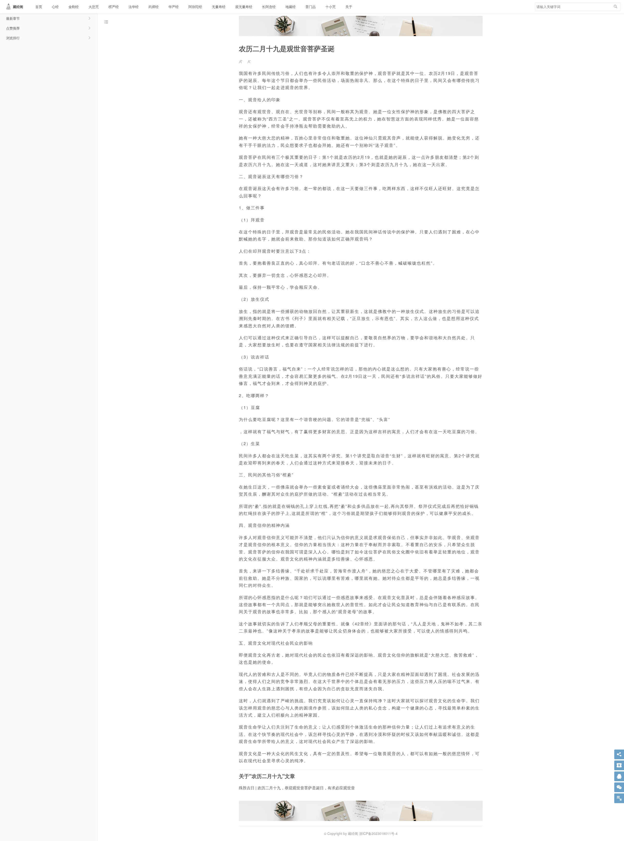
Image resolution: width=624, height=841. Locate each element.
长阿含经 (269, 6)
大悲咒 (93, 6)
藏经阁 (18, 6)
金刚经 (73, 6)
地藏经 (290, 6)
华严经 (173, 6)
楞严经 (113, 6)
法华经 (133, 6)
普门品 (310, 6)
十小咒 (330, 6)
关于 (348, 6)
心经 (55, 6)
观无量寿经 (243, 6)
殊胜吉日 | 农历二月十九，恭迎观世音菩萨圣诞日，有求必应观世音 (297, 788)
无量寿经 (218, 6)
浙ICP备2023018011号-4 (378, 833)
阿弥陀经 (195, 6)
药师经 (153, 6)
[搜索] (615, 6)
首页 (38, 6)
